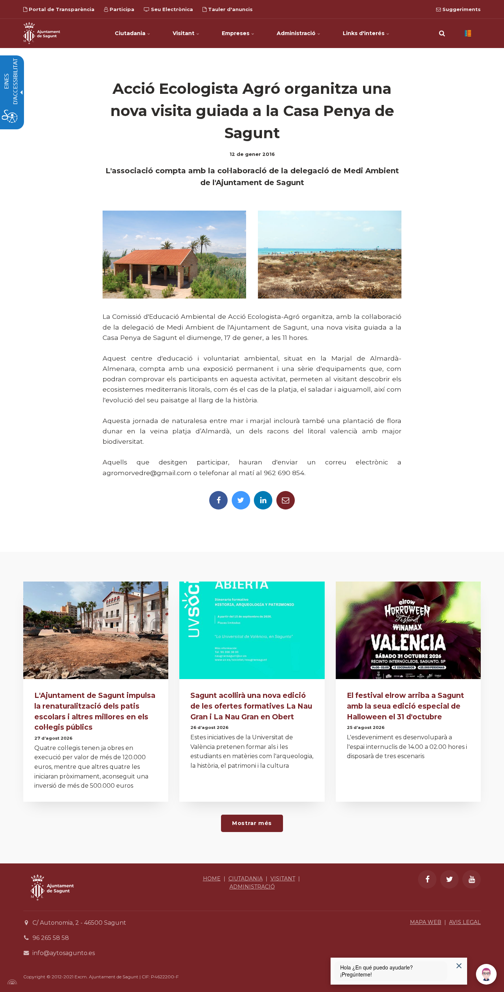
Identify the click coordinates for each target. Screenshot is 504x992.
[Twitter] (241, 500)
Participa (121, 9)
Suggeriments (461, 9)
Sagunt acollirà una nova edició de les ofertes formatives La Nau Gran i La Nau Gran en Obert (251, 706)
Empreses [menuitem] (236, 33)
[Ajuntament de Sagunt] (41, 33)
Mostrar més (252, 823)
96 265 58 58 (50, 937)
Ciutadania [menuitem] (131, 33)
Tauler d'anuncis (230, 9)
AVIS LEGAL (465, 922)
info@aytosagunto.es (63, 953)
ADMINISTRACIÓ (252, 886)
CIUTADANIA (245, 878)
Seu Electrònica (171, 9)
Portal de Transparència (60, 9)
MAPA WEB (425, 922)
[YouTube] (471, 879)
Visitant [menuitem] (184, 33)
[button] (442, 33)
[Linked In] (263, 500)
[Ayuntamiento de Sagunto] (52, 906)
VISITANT (282, 878)
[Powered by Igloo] (11, 982)
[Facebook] (218, 500)
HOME (212, 878)
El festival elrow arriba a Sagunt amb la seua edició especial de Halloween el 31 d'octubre (405, 706)
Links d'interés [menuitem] (364, 33)
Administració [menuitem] (297, 33)
